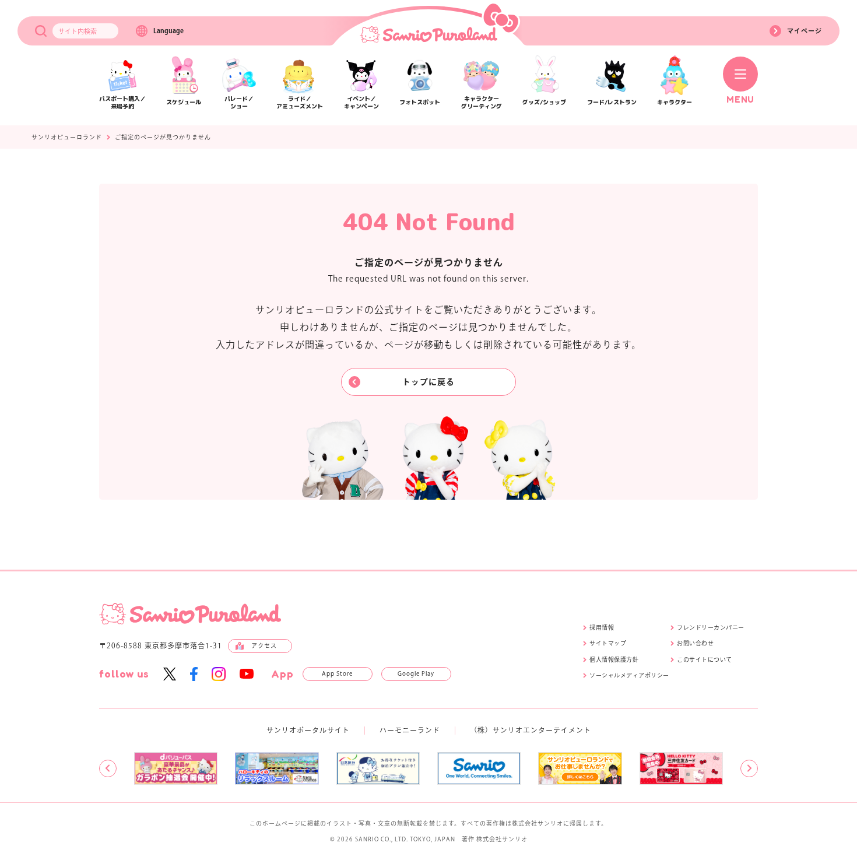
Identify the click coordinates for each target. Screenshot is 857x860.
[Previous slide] (108, 768)
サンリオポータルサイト (308, 729)
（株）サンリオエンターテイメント (530, 729)
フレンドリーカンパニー (710, 627)
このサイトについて (704, 659)
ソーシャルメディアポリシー (629, 675)
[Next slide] (749, 768)
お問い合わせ (695, 643)
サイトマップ (607, 643)
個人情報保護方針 (613, 659)
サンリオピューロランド (66, 137)
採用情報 (601, 627)
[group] (175, 768)
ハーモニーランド (410, 729)
